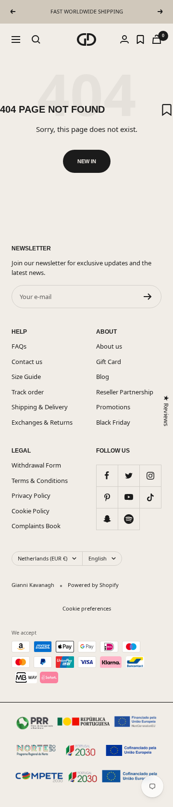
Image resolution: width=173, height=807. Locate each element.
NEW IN (86, 161)
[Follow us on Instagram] (150, 475)
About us (109, 346)
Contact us (27, 361)
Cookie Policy (30, 511)
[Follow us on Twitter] (128, 475)
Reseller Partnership (124, 392)
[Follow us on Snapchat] (107, 519)
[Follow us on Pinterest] (107, 497)
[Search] (36, 39)
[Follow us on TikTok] (150, 497)
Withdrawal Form (36, 465)
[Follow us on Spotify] (128, 519)
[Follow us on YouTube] (128, 497)
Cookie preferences (86, 608)
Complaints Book (36, 525)
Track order (28, 392)
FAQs (19, 346)
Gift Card (108, 361)
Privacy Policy (31, 495)
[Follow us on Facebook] (107, 475)
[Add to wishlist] (167, 110)
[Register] (148, 296)
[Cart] (156, 39)
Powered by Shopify (93, 584)
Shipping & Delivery (40, 407)
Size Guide (26, 376)
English (97, 558)
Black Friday (113, 422)
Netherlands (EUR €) (42, 558)
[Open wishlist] (140, 39)
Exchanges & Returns (42, 422)
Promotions (113, 407)
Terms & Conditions (40, 480)
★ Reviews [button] (165, 410)
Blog (102, 376)
